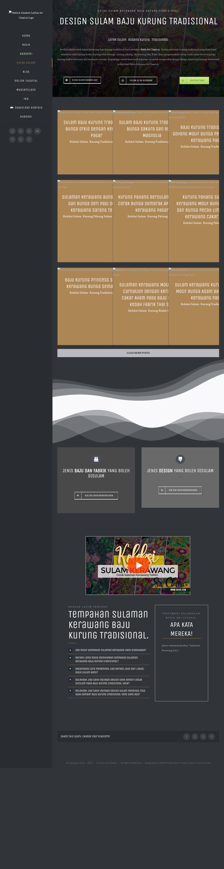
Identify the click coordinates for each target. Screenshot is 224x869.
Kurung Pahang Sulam (97, 217)
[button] (109, 650)
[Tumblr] (203, 736)
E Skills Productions (168, 762)
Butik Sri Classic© (150, 49)
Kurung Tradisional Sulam (106, 142)
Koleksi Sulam (79, 142)
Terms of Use (204, 762)
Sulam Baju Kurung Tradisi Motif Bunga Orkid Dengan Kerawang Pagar (96, 128)
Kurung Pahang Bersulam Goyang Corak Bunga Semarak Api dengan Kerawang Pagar (152, 203)
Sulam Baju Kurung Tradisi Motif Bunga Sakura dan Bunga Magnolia (152, 128)
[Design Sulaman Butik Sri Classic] (138, 565)
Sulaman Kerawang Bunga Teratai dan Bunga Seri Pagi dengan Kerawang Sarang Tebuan (96, 203)
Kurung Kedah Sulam (162, 311)
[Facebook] (186, 736)
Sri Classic (111, 762)
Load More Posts (138, 353)
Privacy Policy (188, 762)
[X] (195, 736)
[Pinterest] (211, 736)
